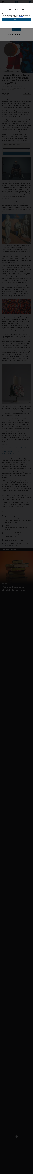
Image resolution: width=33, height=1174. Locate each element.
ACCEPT (16, 19)
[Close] (30, 5)
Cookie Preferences (16, 24)
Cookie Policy (22, 16)
